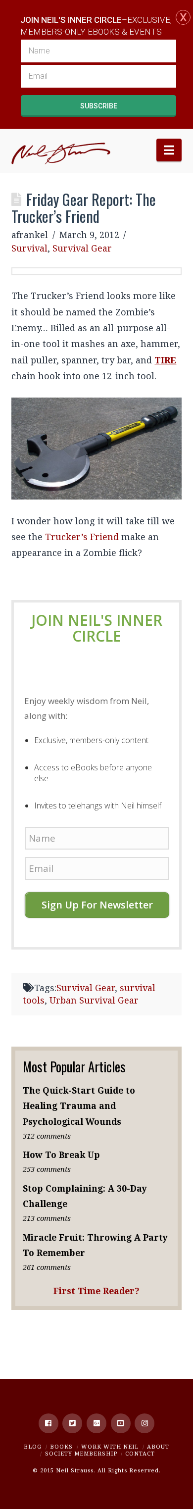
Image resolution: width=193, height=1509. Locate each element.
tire (165, 360)
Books (61, 1446)
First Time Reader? (96, 1291)
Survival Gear (82, 248)
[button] (169, 150)
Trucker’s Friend (82, 537)
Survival (29, 248)
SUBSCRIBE (98, 106)
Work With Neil (110, 1446)
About (158, 1446)
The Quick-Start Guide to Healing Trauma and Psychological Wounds (79, 1105)
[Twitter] (72, 1423)
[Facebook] (48, 1423)
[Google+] (96, 1423)
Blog (33, 1446)
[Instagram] (144, 1423)
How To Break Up (61, 1154)
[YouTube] (121, 1423)
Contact (140, 1453)
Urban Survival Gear (94, 1000)
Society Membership (81, 1453)
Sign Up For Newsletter (97, 904)
